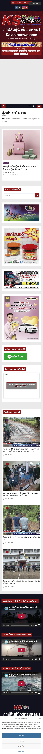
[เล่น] (4, 625)
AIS (39, 51)
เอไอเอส (16, 54)
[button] (40, 719)
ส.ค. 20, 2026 (9, 543)
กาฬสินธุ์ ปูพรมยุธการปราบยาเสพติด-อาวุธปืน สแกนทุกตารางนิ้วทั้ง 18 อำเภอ (20, 494)
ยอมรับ (21, 735)
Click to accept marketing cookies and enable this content (21, 386)
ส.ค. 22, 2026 (9, 455)
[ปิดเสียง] (36, 625)
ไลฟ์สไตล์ (6, 163)
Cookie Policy (20, 751)
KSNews (4, 51)
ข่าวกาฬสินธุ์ (23, 51)
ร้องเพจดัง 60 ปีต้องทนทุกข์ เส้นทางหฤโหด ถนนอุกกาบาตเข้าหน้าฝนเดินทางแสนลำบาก (21, 450)
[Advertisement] (21, 81)
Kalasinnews (32, 51)
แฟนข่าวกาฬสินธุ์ (13, 51)
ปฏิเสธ (21, 741)
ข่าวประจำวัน (24, 54)
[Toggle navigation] (30, 106)
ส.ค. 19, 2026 (9, 587)
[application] (22, 616)
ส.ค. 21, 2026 (9, 499)
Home (4, 116)
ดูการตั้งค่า (21, 746)
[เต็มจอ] (39, 625)
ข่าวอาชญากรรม (7, 508)
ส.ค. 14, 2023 (9, 172)
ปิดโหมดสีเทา (35, 4)
